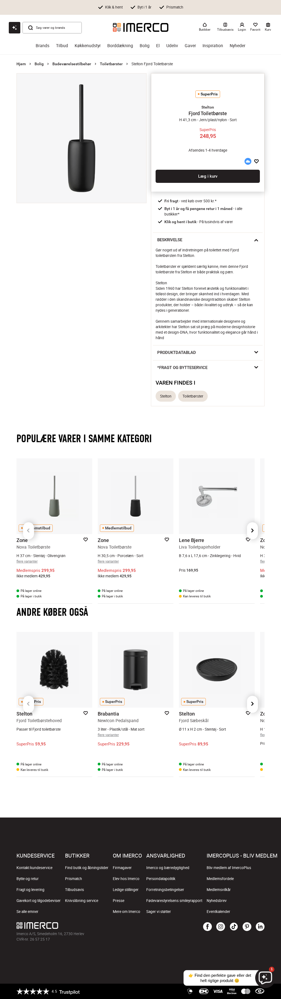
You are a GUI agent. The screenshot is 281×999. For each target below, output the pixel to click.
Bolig (145, 46)
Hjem (21, 64)
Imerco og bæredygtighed (167, 867)
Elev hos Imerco (126, 878)
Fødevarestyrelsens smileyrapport (174, 900)
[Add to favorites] (256, 161)
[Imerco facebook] (207, 927)
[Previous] (28, 530)
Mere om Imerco (126, 911)
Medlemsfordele (220, 878)
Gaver (190, 46)
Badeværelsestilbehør (71, 64)
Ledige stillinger (126, 889)
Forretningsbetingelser (165, 889)
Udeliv (172, 46)
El (158, 46)
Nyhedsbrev (217, 900)
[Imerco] (140, 27)
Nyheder (237, 46)
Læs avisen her (228, 11)
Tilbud (62, 46)
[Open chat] (14, 27)
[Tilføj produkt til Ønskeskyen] (248, 161)
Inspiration (213, 46)
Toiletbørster (111, 64)
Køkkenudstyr (88, 46)
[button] (208, 107)
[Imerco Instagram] (220, 927)
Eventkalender (218, 911)
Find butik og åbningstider (86, 867)
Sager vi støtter (158, 911)
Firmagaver (122, 867)
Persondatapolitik (160, 878)
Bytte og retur (27, 878)
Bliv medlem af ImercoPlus (229, 867)
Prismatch (73, 878)
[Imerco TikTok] (233, 927)
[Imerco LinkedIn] (260, 927)
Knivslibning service (81, 900)
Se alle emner (27, 911)
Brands (42, 46)
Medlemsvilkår (219, 889)
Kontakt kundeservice (34, 867)
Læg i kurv (207, 176)
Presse (118, 900)
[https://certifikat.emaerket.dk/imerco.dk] (260, 991)
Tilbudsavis (74, 889)
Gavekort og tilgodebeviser (38, 900)
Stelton (166, 396)
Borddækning (120, 46)
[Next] (252, 530)
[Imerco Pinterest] (247, 927)
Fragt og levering (30, 889)
